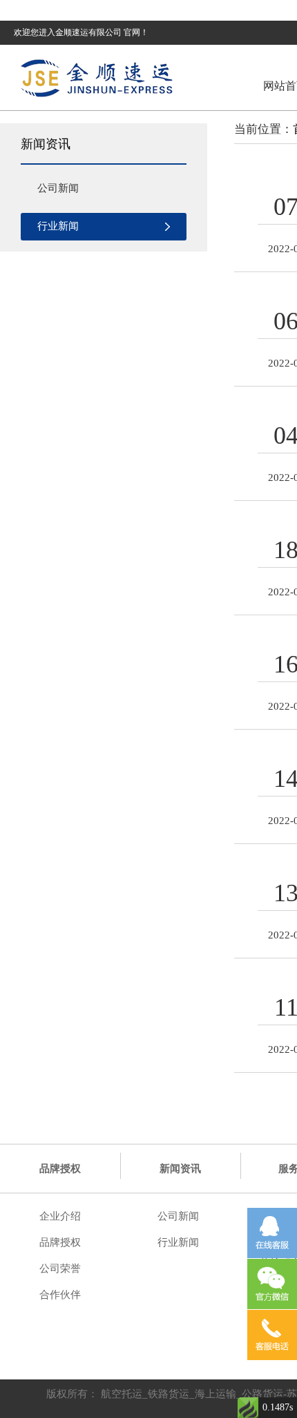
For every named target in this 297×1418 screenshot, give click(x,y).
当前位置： (263, 129)
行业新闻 (58, 226)
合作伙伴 (60, 1294)
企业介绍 (60, 1216)
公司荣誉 (60, 1268)
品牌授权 (60, 1168)
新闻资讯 (180, 1168)
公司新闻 (58, 188)
